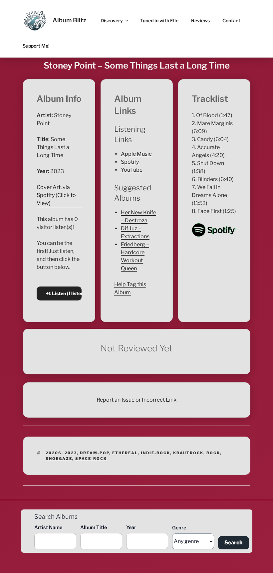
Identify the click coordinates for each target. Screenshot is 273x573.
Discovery (112, 20)
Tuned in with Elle (159, 20)
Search (233, 542)
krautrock (188, 453)
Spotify (130, 162)
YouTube (131, 170)
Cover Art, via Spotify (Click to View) (56, 195)
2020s (54, 453)
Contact (231, 20)
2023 (71, 453)
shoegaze (59, 458)
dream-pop (94, 453)
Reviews (200, 20)
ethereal (125, 453)
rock (213, 453)
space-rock (91, 458)
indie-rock (155, 453)
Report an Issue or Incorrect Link (136, 400)
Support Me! (36, 46)
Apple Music (136, 154)
